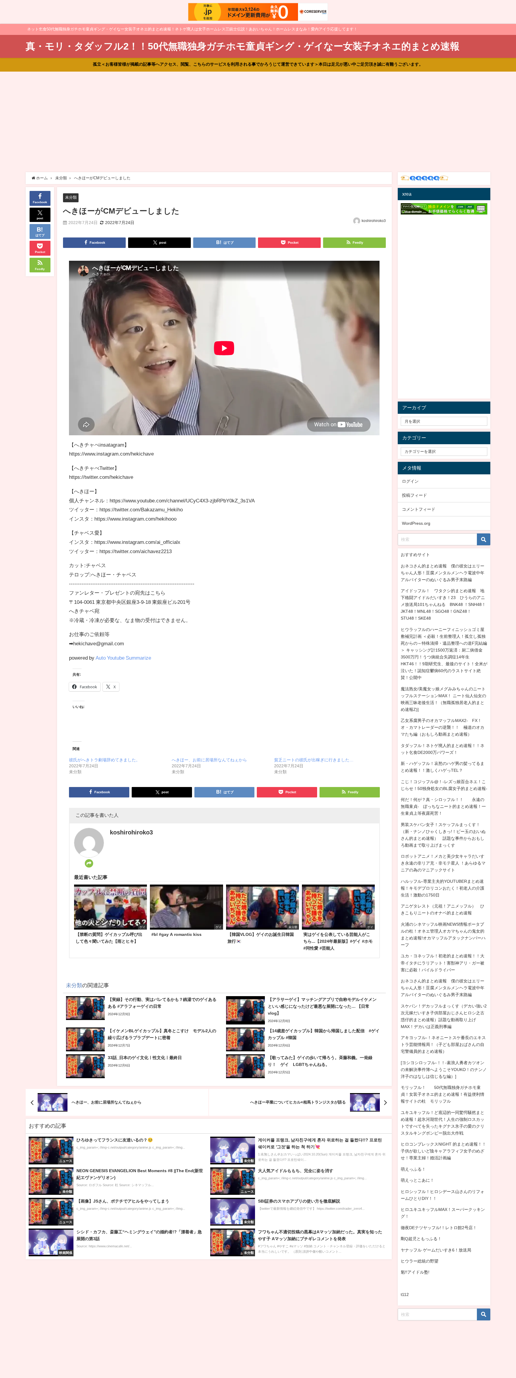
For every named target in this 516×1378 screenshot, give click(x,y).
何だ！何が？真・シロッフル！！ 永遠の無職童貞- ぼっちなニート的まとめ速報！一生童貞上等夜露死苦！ (443, 806)
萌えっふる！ (413, 1169)
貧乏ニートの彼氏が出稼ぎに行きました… (314, 760)
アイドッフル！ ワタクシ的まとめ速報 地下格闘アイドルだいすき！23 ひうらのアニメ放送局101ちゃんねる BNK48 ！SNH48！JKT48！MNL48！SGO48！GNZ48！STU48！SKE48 (443, 604)
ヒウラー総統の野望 (419, 1261)
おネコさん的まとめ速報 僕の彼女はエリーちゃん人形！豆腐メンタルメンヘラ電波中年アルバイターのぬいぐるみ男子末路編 (442, 573)
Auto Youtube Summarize (123, 657)
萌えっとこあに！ (417, 1180)
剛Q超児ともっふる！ (421, 1239)
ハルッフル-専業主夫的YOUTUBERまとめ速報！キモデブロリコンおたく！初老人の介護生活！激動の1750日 (442, 888)
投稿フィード (414, 495)
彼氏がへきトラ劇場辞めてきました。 (104, 760)
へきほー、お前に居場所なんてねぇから (209, 760)
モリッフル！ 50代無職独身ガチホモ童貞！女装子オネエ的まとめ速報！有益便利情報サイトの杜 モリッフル (442, 1094)
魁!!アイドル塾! (415, 1272)
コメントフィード (418, 509)
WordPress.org (416, 523)
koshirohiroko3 (374, 221)
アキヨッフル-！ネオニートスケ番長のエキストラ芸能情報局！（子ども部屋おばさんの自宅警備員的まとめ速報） (443, 1044)
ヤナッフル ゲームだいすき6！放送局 (436, 1250)
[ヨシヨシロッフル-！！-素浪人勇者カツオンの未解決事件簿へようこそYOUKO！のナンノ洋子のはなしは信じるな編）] (444, 1069)
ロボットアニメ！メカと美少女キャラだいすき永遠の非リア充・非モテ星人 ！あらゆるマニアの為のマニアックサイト (443, 863)
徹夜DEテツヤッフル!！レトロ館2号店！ (439, 1228)
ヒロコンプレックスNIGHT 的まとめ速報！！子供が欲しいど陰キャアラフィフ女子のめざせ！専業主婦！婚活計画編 (443, 1151)
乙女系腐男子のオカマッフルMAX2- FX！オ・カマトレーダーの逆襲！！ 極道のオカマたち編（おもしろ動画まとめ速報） (442, 727)
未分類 (71, 197)
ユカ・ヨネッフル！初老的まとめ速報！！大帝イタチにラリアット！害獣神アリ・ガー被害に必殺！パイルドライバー (442, 963)
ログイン (410, 481)
